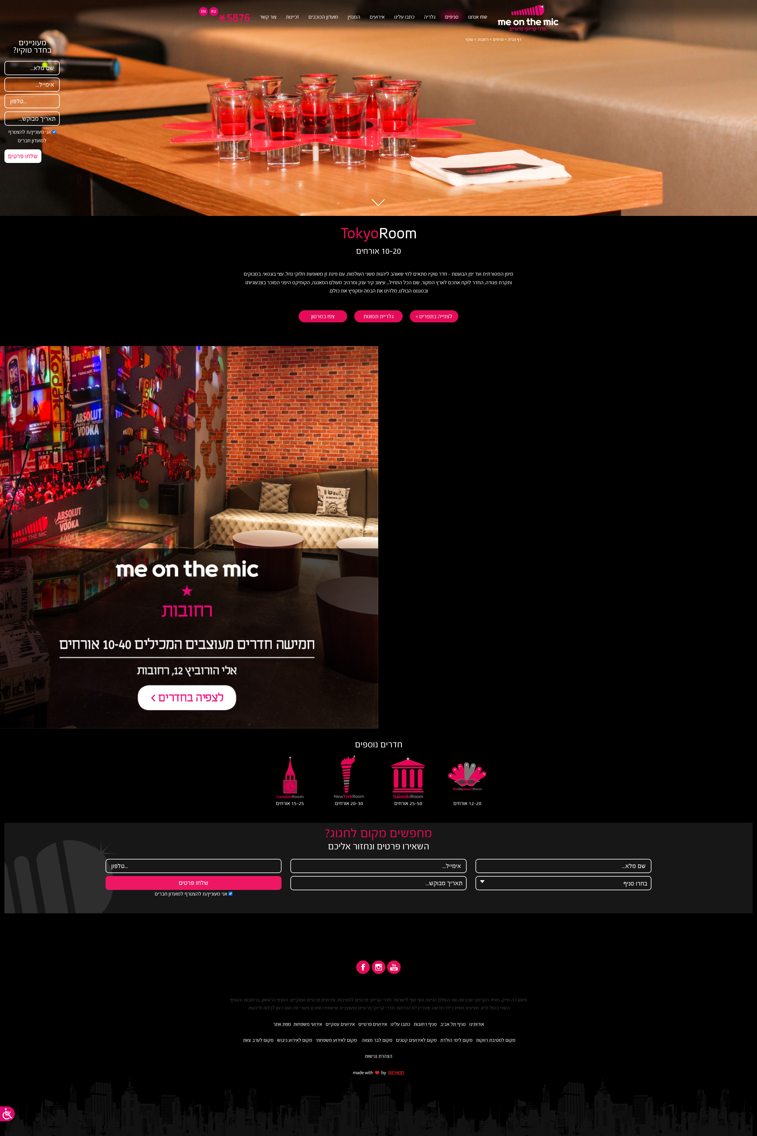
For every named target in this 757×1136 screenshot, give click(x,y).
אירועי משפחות (307, 1024)
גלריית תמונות (378, 316)
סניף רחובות (425, 1024)
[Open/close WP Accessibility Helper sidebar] (7, 1113)
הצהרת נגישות (378, 1056)
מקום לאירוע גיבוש (294, 1040)
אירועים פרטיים (372, 1024)
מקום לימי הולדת (456, 1040)
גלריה (430, 17)
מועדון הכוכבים (323, 17)
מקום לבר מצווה (377, 1040)
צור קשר (268, 17)
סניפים (452, 17)
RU (213, 11)
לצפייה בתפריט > (434, 316)
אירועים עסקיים (340, 1024)
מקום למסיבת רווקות (495, 1040)
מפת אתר (282, 1024)
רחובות (483, 39)
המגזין (354, 17)
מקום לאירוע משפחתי (336, 1040)
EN (203, 11)
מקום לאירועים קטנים (416, 1040)
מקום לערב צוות (258, 1040)
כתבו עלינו (404, 17)
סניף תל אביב (453, 1024)
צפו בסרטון (323, 316)
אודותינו (476, 1024)
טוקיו (469, 39)
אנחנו (477, 17)
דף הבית (514, 39)
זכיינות (292, 17)
